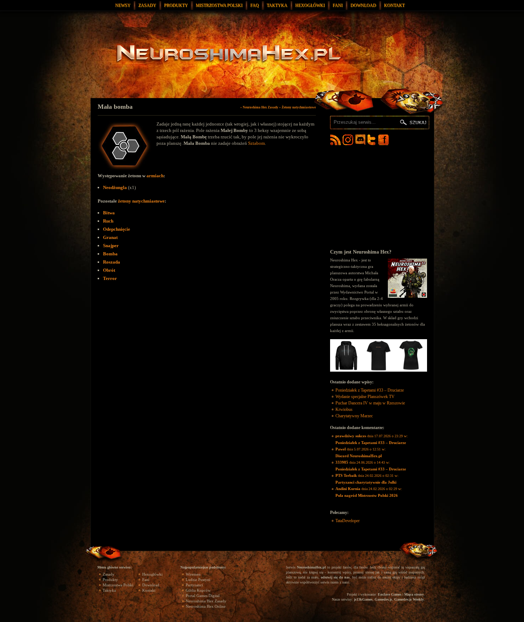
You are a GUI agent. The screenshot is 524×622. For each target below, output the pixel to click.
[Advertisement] (378, 196)
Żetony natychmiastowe (299, 107)
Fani (338, 5)
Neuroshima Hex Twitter (373, 139)
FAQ (254, 5)
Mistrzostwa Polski (219, 5)
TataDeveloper (347, 520)
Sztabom (256, 143)
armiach (155, 175)
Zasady (147, 5)
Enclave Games (389, 594)
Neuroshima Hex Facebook (383, 139)
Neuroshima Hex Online (206, 606)
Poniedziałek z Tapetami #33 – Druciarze (369, 390)
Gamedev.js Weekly (409, 599)
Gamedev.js (383, 599)
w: (371, 439)
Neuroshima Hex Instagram (348, 139)
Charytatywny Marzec (354, 415)
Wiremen (193, 574)
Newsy (122, 5)
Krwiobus (344, 409)
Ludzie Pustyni (198, 579)
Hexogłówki (310, 5)
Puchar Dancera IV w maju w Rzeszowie (370, 403)
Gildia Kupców (198, 590)
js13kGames (363, 599)
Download (363, 5)
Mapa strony (414, 594)
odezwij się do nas (335, 577)
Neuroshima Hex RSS (335, 139)
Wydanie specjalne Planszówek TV (365, 396)
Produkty (176, 5)
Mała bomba (115, 106)
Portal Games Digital (203, 595)
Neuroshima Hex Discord (360, 139)
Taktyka (277, 5)
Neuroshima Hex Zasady (260, 107)
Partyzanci (194, 585)
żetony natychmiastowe (141, 201)
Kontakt (394, 5)
